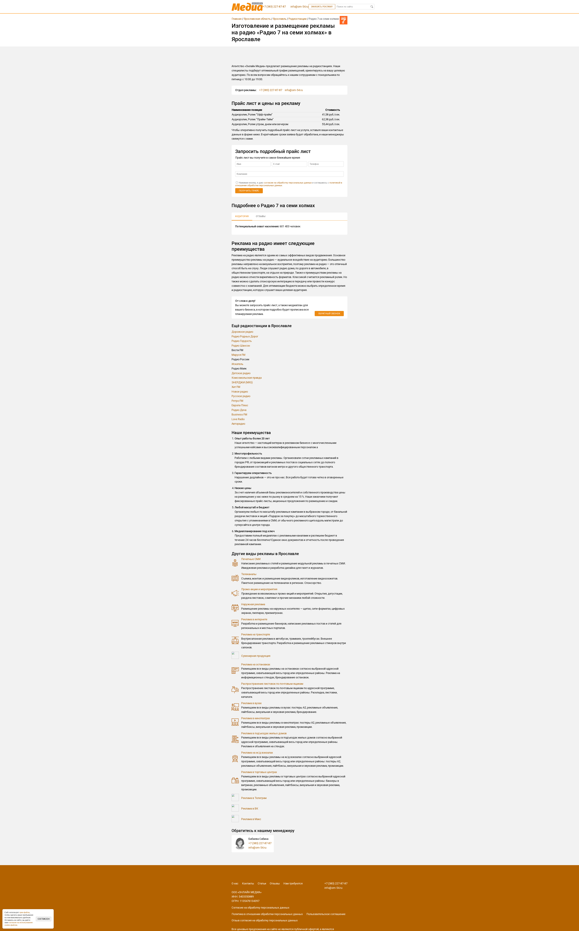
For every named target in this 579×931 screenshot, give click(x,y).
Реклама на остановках (255, 664)
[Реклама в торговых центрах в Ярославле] (235, 781)
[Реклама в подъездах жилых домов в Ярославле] (235, 740)
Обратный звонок (329, 313)
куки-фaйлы (25, 912)
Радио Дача (239, 410)
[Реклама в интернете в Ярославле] (235, 623)
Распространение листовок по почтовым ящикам (272, 683)
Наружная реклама (253, 604)
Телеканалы (248, 574)
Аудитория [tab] (242, 216)
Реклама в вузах (251, 703)
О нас (235, 883)
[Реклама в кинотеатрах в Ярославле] (235, 722)
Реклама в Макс (251, 819)
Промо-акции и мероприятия (259, 589)
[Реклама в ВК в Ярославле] (235, 808)
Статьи (262, 883)
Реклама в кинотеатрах (255, 718)
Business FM (239, 414)
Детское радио (241, 373)
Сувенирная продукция (255, 655)
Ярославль (279, 18)
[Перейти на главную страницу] (247, 6)
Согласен (43, 919)
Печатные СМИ (251, 559)
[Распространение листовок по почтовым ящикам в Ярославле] (235, 690)
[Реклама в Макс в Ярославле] (235, 819)
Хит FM (236, 386)
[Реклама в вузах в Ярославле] (235, 707)
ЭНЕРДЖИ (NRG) (242, 382)
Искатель (237, 364)
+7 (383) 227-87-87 (270, 90)
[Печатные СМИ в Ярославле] (235, 563)
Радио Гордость (242, 340)
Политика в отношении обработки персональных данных (267, 914)
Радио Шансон (241, 345)
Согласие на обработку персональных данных (260, 907)
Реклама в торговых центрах (259, 772)
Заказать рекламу (322, 6)
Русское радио (241, 396)
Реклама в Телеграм (254, 798)
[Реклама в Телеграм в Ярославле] (235, 798)
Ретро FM (237, 400)
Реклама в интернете (254, 619)
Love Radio (238, 419)
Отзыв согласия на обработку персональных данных (265, 920)
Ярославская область (257, 18)
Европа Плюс (240, 405)
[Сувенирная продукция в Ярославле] (235, 656)
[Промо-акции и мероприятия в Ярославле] (235, 593)
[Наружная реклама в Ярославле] (235, 608)
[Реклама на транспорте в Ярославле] (235, 641)
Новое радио (240, 391)
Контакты (248, 883)
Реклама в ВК (249, 808)
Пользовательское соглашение (325, 914)
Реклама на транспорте (255, 634)
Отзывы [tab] (260, 216)
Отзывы (275, 883)
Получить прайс (249, 190)
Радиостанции (298, 18)
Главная (237, 18)
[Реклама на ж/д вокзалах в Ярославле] (235, 759)
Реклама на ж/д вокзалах (257, 752)
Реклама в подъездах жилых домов (264, 733)
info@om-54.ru (294, 90)
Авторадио (238, 423)
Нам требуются (293, 883)
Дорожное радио (242, 331)
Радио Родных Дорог (245, 336)
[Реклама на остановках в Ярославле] (235, 671)
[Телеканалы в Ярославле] (235, 578)
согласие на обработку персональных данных (288, 182)
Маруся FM (238, 354)
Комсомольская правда (247, 377)
